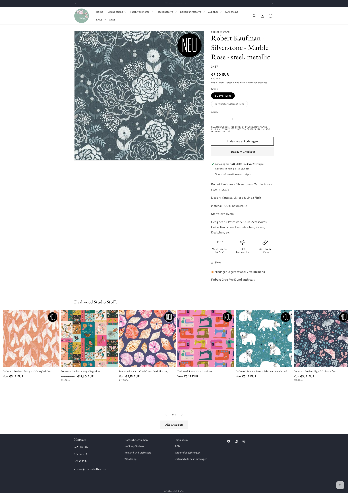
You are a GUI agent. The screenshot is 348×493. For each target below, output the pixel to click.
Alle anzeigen (174, 424)
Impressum (181, 440)
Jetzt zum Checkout (242, 151)
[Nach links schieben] (166, 415)
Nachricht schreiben (136, 440)
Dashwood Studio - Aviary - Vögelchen (80, 371)
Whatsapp (131, 459)
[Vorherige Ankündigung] (76, 3)
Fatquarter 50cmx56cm (231, 104)
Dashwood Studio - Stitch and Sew (194, 371)
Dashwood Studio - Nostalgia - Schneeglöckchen (27, 371)
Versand (230, 82)
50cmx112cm (223, 95)
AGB (177, 446)
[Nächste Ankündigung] (272, 3)
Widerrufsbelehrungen (188, 452)
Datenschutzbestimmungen (191, 459)
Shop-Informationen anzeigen (233, 174)
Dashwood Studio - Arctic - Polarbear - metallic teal (261, 371)
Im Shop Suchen (134, 446)
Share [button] (218, 262)
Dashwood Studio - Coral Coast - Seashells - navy (144, 371)
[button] (116, 12)
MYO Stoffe (178, 491)
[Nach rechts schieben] (182, 415)
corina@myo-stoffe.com (90, 469)
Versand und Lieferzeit (138, 452)
